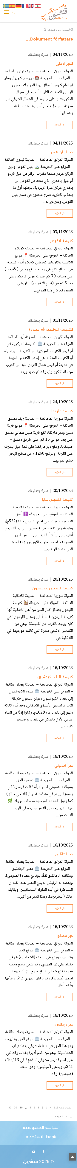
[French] (25, 6)
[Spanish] (12, 6)
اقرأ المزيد (59, 124)
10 (21, 1108)
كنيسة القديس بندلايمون (52, 588)
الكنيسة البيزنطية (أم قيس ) (51, 329)
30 (9, 1108)
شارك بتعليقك (38, 54)
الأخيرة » (59, 1117)
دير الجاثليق (64, 854)
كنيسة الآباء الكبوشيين (55, 677)
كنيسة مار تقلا (61, 411)
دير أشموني (63, 765)
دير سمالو (65, 936)
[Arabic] (38, 6)
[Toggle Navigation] (6, 13)
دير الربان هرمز (62, 152)
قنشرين (30, 1161)
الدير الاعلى (64, 64)
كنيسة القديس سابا (57, 500)
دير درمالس (64, 1024)
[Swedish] (6, 6)
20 (15, 1108)
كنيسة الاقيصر (61, 241)
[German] (19, 6)
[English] (31, 6)
